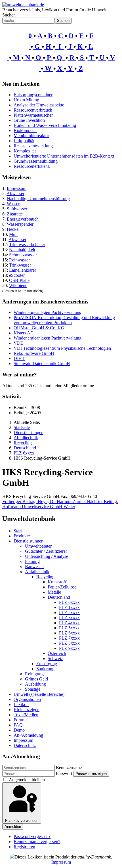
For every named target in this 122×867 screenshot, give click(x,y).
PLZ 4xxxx (69, 622)
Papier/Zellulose (62, 587)
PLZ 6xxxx (69, 633)
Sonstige (32, 689)
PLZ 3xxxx (69, 617)
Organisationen (27, 699)
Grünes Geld (36, 679)
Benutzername (69, 767)
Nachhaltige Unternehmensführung (38, 198)
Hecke (12, 229)
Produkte (22, 535)
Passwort (64, 773)
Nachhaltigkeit (22, 249)
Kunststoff (57, 581)
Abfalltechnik (37, 571)
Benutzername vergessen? (37, 841)
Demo (19, 730)
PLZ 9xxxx (69, 648)
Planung (32, 561)
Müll (13, 234)
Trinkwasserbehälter (27, 244)
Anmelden (13, 826)
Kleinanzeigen (26, 709)
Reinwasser (19, 259)
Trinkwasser (20, 265)
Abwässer (17, 239)
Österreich (57, 653)
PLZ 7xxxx (69, 638)
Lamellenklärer (22, 270)
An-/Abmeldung (28, 735)
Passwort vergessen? (32, 836)
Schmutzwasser (23, 254)
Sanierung (45, 668)
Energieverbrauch (23, 219)
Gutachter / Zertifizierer (46, 551)
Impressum (16, 188)
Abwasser (15, 193)
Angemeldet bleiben (27, 779)
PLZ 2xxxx (69, 612)
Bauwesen (34, 566)
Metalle (54, 592)
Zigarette (15, 213)
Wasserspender (20, 224)
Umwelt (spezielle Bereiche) (39, 694)
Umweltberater (38, 546)
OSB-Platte (19, 280)
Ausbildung (35, 684)
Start (18, 530)
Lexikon (21, 704)
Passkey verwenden (21, 820)
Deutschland (59, 597)
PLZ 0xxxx (69, 602)
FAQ (18, 724)
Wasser (13, 203)
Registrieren (24, 846)
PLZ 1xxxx (69, 607)
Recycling (45, 576)
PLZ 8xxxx (69, 643)
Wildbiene (18, 285)
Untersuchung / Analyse (46, 556)
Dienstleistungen (28, 541)
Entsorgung (46, 663)
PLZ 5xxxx (69, 627)
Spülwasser (17, 208)
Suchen (9, 14)
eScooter (17, 275)
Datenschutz (25, 745)
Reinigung (34, 673)
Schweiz (55, 658)
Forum (20, 719)
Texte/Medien (26, 714)
